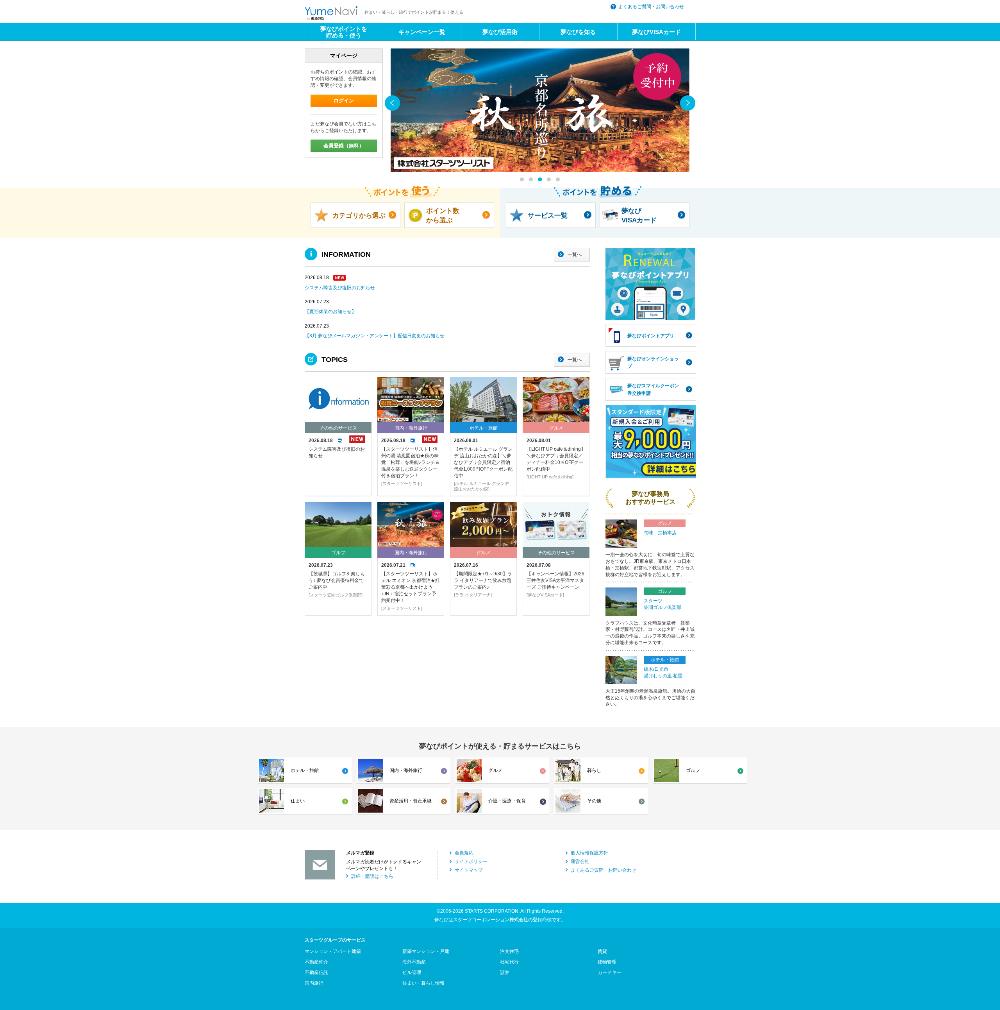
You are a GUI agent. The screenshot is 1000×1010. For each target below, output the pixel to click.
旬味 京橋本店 (660, 532)
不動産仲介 (316, 962)
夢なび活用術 (500, 32)
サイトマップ (469, 870)
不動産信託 (316, 972)
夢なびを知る (578, 32)
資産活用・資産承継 (410, 801)
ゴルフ (693, 770)
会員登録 (343, 146)
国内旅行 (314, 983)
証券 (504, 972)
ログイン (344, 101)
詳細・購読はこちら (372, 876)
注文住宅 (509, 951)
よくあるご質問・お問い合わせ (651, 6)
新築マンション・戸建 (425, 951)
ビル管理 (411, 972)
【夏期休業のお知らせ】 (330, 311)
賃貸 (602, 951)
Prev (392, 103)
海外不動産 (414, 962)
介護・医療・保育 (507, 801)
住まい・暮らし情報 (423, 983)
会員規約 (464, 853)
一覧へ (575, 254)
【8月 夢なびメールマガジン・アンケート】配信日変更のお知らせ (375, 335)
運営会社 (580, 861)
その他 (594, 801)
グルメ (495, 770)
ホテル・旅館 (305, 770)
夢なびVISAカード (656, 32)
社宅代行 (509, 962)
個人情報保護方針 (589, 853)
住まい (298, 801)
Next (687, 103)
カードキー (609, 972)
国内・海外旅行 (405, 770)
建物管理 (607, 962)
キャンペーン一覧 (421, 32)
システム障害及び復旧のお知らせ (340, 287)
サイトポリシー (471, 861)
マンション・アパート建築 (333, 951)
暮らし (594, 770)
